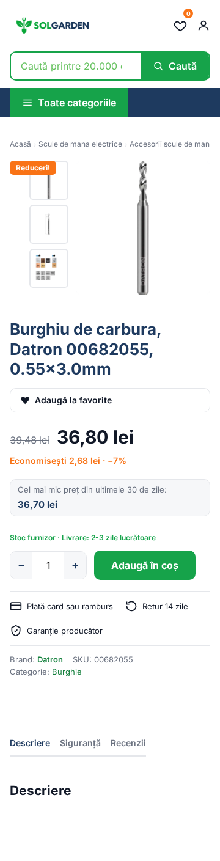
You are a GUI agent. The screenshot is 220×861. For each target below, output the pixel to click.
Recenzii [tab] (128, 743)
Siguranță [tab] (80, 743)
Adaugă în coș (144, 565)
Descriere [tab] (30, 743)
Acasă (20, 143)
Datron (50, 659)
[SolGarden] (52, 25)
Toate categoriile (77, 103)
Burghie (67, 671)
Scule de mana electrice (80, 143)
